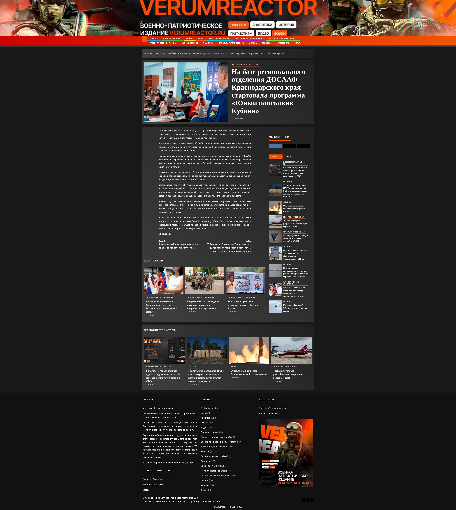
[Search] (312, 40)
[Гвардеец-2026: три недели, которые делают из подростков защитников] (204, 280)
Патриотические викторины (163, 43)
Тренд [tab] (288, 157)
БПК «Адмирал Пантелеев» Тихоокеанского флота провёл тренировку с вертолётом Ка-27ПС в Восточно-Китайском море (229, 246)
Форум (297, 43)
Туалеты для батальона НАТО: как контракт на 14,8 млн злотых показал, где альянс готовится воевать (295, 191)
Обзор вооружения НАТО (220, 38)
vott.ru (146, 490)
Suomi (204, 413)
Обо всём (266, 43)
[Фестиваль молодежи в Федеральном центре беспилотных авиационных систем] (163, 280)
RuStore (188, 462)
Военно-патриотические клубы (283, 38)
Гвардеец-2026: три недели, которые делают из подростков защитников (203, 305)
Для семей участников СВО (231, 43)
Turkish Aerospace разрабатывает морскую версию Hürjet (295, 223)
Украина (253, 43)
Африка (204, 422)
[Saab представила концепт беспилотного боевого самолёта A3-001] (275, 236)
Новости (154, 38)
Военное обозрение (152, 479)
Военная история (190, 43)
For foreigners (282, 43)
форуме (178, 435)
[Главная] (144, 38)
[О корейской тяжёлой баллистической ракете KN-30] (275, 207)
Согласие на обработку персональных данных (199, 501)
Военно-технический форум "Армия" (219, 442)
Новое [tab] (275, 157)
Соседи (204, 480)
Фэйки (189, 38)
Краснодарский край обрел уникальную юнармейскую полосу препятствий (179, 244)
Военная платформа (153, 484)
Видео (200, 38)
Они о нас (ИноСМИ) (172, 38)
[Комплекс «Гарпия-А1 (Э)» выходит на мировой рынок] (275, 306)
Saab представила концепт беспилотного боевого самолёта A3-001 (296, 238)
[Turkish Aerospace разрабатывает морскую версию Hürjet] (275, 221)
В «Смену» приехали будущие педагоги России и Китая (244, 305)
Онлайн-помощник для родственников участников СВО (170, 498)
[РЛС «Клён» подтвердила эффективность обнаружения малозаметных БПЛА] (275, 253)
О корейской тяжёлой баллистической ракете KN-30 (294, 209)
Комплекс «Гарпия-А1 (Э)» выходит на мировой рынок (295, 308)
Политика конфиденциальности (158, 501)
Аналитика (208, 43)
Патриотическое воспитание (249, 38)
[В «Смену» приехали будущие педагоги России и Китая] (245, 280)
